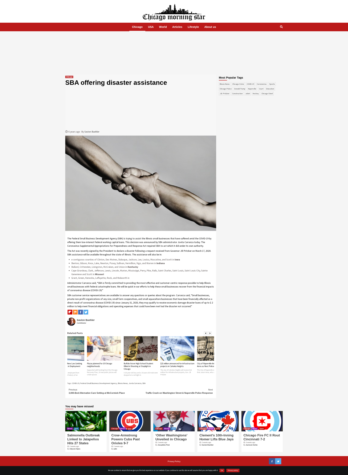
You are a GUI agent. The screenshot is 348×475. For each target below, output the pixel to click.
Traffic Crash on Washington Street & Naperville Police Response (179, 391)
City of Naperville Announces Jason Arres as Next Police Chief (175, 364)
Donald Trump (239, 89)
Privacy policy (233, 470)
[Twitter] (85, 312)
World (163, 26)
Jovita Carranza (135, 383)
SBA (144, 383)
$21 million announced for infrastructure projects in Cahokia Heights (141, 364)
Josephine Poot (164, 445)
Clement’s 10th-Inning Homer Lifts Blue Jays (216, 437)
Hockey (256, 93)
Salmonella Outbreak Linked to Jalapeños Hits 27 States (83, 439)
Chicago (137, 26)
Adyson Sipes (75, 449)
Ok (222, 470)
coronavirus (262, 84)
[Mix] (75, 312)
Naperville (252, 89)
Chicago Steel (267, 93)
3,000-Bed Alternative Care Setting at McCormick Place (97, 391)
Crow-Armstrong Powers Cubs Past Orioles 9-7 (125, 439)
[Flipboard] (70, 312)
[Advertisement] (174, 53)
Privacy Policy (174, 461)
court (261, 89)
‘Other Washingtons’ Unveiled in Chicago (171, 437)
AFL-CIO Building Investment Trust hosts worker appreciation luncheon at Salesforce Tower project (213, 366)
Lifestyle (193, 26)
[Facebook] (80, 312)
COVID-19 (75, 383)
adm (115, 449)
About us (210, 26)
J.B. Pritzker (224, 93)
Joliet (247, 93)
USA (151, 26)
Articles (177, 26)
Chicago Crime (238, 84)
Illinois (69, 429)
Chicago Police (226, 89)
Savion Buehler (91, 131)
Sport (129, 429)
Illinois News (123, 383)
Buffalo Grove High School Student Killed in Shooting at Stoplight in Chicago (101, 366)
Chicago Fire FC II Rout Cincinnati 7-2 (261, 437)
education (270, 89)
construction (237, 93)
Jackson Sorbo (251, 445)
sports (272, 84)
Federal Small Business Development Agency (98, 383)
